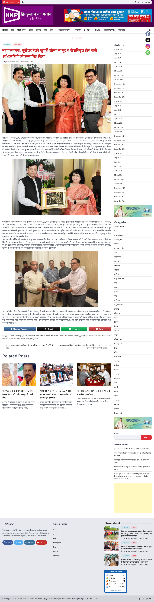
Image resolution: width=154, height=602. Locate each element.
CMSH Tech (93, 599)
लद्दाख (116, 391)
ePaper (77, 37)
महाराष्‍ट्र (116, 361)
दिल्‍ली (116, 326)
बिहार (12, 30)
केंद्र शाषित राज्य (64, 30)
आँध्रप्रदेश (117, 257)
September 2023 (119, 201)
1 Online (111, 590)
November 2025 (119, 88)
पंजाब (116, 335)
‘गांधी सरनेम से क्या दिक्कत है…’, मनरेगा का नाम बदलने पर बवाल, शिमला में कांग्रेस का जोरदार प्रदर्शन (56, 394)
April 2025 (118, 119)
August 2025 (118, 101)
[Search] (150, 30)
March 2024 (118, 175)
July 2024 (117, 158)
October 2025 (119, 93)
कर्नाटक (116, 274)
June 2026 (117, 58)
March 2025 (118, 123)
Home (5, 30)
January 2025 (118, 132)
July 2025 (117, 106)
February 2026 (119, 75)
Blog (98, 30)
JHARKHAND (119, 226)
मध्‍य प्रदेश (117, 357)
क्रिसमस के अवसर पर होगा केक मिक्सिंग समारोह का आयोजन (93, 392)
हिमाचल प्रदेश (118, 413)
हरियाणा (116, 409)
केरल (115, 283)
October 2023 (119, 197)
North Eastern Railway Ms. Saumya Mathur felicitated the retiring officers (51, 336)
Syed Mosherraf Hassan (11, 62)
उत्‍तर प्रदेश (17, 44)
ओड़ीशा (116, 270)
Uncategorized (119, 235)
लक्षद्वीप (116, 387)
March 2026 (118, 71)
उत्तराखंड (117, 266)
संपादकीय (78, 30)
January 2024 (118, 184)
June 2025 (117, 110)
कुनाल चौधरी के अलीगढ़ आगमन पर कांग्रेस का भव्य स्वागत (131, 449)
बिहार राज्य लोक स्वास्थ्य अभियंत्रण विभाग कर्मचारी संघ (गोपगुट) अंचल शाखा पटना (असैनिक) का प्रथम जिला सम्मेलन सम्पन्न (136, 533)
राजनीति (38, 30)
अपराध (30, 30)
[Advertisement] (133, 498)
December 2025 (119, 84)
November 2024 (119, 140)
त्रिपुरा (116, 322)
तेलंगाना (116, 318)
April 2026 (118, 67)
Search (116, 434)
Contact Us (109, 30)
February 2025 (119, 127)
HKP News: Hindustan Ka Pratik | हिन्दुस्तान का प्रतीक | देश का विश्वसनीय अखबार (47, 599)
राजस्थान (117, 378)
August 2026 (118, 49)
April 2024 (118, 171)
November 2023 (119, 192)
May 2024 (117, 166)
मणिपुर (116, 352)
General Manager (15, 336)
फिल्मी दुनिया (21, 30)
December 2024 (119, 136)
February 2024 (119, 179)
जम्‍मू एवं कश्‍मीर (118, 305)
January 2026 (118, 80)
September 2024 (119, 149)
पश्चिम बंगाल (118, 339)
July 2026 (117, 53)
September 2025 (119, 97)
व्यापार (116, 396)
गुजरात (116, 292)
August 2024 (118, 153)
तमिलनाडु (117, 313)
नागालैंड (116, 331)
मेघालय (116, 370)
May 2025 (117, 114)
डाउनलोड (121, 30)
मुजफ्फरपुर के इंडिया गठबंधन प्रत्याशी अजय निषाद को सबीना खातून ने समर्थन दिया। (18, 394)
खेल (23, 2)
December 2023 (119, 188)
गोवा (115, 296)
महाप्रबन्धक (34, 339)
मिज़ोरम (116, 365)
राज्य (51, 30)
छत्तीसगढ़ (117, 300)
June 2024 (117, 162)
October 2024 (119, 145)
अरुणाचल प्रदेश (119, 248)
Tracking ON (118, 590)
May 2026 (117, 62)
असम (115, 253)
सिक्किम (116, 404)
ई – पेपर (87, 30)
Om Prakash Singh (129, 538)
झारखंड (116, 309)
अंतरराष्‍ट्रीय (118, 239)
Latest (7, 44)
